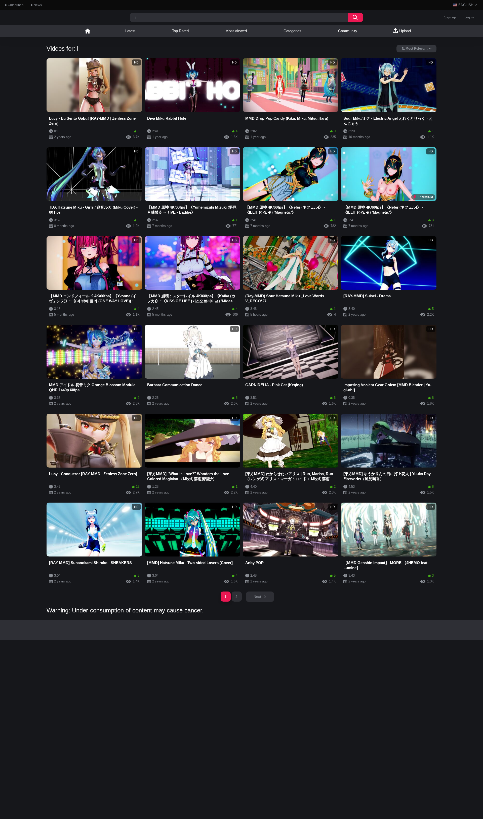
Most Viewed (236, 31)
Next (257, 597)
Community (347, 31)
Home (87, 31)
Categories (292, 31)
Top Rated (180, 31)
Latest (130, 31)
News (38, 5)
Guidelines (15, 5)
